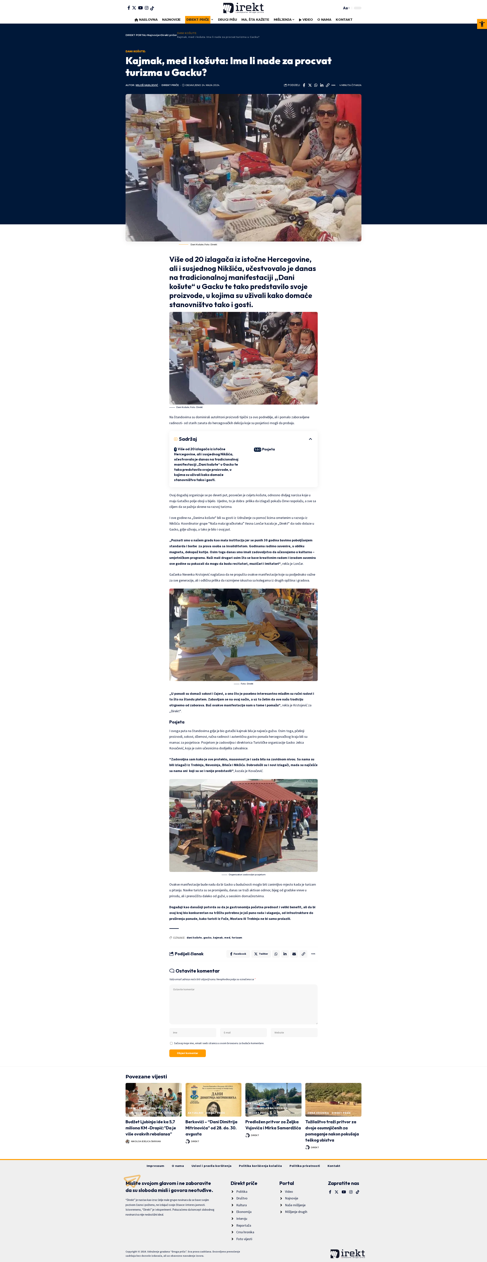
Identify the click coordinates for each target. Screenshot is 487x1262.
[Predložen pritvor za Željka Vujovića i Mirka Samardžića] (273, 1100)
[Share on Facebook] (304, 85)
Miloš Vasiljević (147, 85)
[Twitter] (134, 8)
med (227, 937)
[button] (482, 24)
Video (169, 1112)
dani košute (194, 937)
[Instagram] (146, 8)
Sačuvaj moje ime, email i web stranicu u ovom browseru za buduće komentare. (219, 1043)
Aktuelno (195, 1112)
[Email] (294, 954)
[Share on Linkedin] (321, 85)
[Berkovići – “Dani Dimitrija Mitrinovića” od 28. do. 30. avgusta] (213, 1100)
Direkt (195, 1141)
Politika (155, 1112)
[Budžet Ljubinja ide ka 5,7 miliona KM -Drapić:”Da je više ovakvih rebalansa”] (154, 1100)
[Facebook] (129, 8)
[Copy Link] (327, 85)
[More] (333, 85)
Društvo (156, 1108)
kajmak (218, 937)
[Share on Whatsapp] (315, 85)
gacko (207, 937)
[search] (338, 8)
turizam (237, 937)
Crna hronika (318, 1112)
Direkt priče (170, 85)
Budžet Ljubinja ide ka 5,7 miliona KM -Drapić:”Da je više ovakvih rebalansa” (151, 1128)
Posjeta (268, 449)
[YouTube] (140, 8)
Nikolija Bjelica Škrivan (146, 1141)
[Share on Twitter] (310, 85)
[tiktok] (152, 8)
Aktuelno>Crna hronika (268, 1108)
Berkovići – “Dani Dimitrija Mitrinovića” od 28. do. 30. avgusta (211, 1128)
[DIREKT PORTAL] (243, 8)
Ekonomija (137, 1112)
